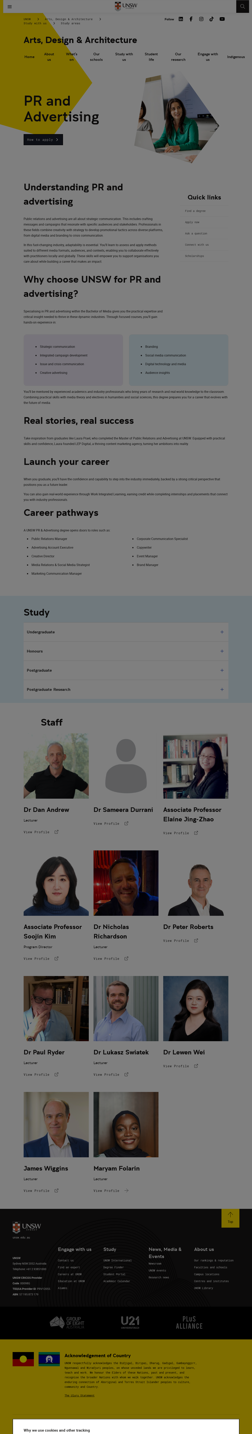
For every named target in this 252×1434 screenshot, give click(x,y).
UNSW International (117, 1260)
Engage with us (208, 57)
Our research (178, 57)
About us (49, 57)
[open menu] (9, 6)
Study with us (35, 23)
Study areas (70, 23)
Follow (169, 19)
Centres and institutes (211, 1281)
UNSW (27, 19)
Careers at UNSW (70, 1274)
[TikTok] (211, 19)
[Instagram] (201, 19)
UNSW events (157, 1270)
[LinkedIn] (181, 19)
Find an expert (69, 1267)
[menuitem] (29, 57)
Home (29, 57)
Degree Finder (113, 1267)
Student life (151, 57)
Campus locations (206, 1274)
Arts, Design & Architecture (69, 19)
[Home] (126, 6)
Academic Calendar (116, 1281)
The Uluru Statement (79, 1395)
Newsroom (155, 1263)
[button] (43, 139)
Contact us (66, 1260)
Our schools (96, 57)
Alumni (62, 1288)
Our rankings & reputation (213, 1260)
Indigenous (236, 57)
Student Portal (114, 1274)
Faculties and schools (210, 1267)
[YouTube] (222, 19)
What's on (71, 57)
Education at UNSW (71, 1281)
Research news (159, 1277)
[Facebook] (191, 19)
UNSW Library (203, 1288)
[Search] (242, 6)
